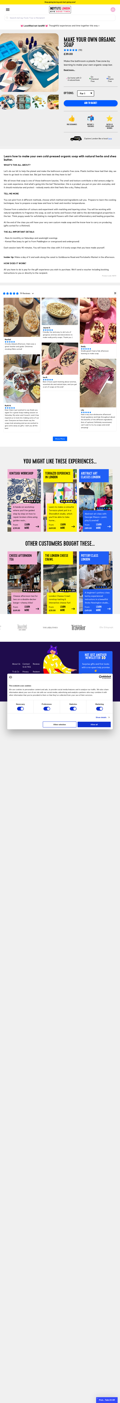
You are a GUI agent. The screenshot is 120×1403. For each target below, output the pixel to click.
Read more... (69, 70)
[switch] (46, 709)
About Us (16, 664)
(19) (80, 50)
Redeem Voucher (36, 673)
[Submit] (7, 18)
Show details (101, 717)
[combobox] (60, 18)
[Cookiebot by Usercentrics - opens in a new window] (100, 677)
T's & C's (15, 671)
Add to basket (90, 103)
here (110, 138)
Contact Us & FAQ (26, 665)
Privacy (25, 671)
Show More (60, 439)
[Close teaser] (97, 1398)
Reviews (36, 664)
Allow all (94, 724)
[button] (107, 1400)
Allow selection (59, 724)
